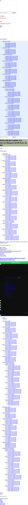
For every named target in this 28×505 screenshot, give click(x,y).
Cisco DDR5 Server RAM (10, 78)
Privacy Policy (8, 284)
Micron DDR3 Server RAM (11, 69)
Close (1, 148)
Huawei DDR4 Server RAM (14, 99)
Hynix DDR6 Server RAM (10, 66)
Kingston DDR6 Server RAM (14, 95)
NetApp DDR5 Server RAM (14, 127)
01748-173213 (8, 277)
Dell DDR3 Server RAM (10, 49)
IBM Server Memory (7, 178)
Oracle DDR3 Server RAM (13, 105)
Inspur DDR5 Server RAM (13, 133)
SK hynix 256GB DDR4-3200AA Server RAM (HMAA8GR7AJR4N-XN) (12, 259)
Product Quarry (8, 295)
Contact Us (7, 293)
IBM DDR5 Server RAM (10, 84)
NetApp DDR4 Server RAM (14, 125)
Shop (6, 282)
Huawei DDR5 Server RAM (14, 100)
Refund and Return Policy (10, 287)
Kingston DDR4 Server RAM (14, 93)
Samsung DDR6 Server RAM (11, 59)
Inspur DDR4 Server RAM (13, 132)
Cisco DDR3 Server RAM (10, 75)
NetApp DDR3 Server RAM (14, 124)
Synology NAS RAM (9, 89)
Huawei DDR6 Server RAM (14, 102)
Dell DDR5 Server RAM (10, 52)
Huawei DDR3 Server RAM (14, 98)
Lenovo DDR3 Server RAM (14, 111)
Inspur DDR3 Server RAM (13, 131)
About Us (7, 292)
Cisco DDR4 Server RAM (10, 77)
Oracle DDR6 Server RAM (13, 108)
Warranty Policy (8, 285)
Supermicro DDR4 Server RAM (14, 119)
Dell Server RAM (6, 160)
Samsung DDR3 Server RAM (11, 56)
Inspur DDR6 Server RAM (13, 134)
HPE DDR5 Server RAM (10, 45)
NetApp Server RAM (9, 122)
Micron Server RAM (7, 201)
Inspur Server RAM (9, 129)
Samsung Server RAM (7, 223)
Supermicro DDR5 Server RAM (14, 120)
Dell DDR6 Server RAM (10, 53)
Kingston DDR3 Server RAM (14, 92)
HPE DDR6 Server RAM (10, 46)
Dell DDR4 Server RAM (10, 50)
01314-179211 (15, 277)
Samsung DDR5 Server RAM (11, 58)
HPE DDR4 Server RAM (10, 44)
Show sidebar (3, 247)
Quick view (2, 254)
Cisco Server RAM (7, 154)
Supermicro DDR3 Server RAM (14, 118)
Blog (6, 294)
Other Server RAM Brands (8, 220)
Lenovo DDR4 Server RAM (14, 112)
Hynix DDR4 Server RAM (10, 63)
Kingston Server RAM (10, 90)
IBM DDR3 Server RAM (10, 82)
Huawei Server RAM (9, 96)
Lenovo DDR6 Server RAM (14, 115)
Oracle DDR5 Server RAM (13, 107)
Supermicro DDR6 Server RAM (14, 121)
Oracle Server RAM (9, 103)
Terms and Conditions (9, 286)
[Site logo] (8, 11)
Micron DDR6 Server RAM (11, 72)
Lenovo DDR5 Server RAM (14, 114)
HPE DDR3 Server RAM (10, 43)
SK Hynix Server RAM (7, 229)
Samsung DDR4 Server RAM (11, 57)
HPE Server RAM (6, 166)
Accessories (5, 153)
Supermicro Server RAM (10, 116)
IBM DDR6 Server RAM (10, 85)
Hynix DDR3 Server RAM (10, 62)
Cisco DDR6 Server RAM (10, 79)
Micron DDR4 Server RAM (11, 70)
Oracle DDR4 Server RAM (13, 106)
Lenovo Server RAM (9, 109)
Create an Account (4, 498)
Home (1, 241)
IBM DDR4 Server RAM (10, 83)
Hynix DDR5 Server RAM (10, 65)
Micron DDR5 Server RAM (11, 71)
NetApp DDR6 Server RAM (14, 128)
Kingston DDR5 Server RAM (14, 94)
